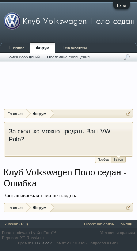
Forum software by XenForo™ (29, 233)
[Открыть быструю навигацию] (128, 113)
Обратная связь (99, 224)
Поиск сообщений (23, 57)
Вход (121, 5)
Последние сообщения (68, 57)
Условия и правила (117, 233)
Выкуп (118, 159)
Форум (42, 48)
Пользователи (74, 47)
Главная (16, 47)
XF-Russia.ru (32, 238)
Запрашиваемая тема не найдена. (41, 195)
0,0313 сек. (42, 243)
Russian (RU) (16, 224)
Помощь (125, 224)
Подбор (103, 159)
